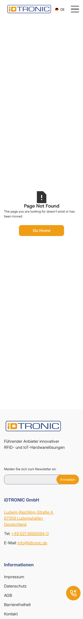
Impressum (14, 576)
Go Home (41, 230)
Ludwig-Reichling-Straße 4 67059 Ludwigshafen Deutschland (29, 518)
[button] (60, 9)
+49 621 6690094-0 (30, 533)
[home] (28, 9)
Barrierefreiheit (17, 604)
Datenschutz (15, 586)
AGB (8, 595)
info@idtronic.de (32, 542)
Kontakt (11, 614)
